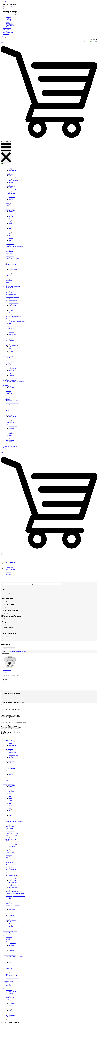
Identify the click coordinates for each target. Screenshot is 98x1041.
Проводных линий (13, 334)
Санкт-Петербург (10, 25)
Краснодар (8, 17)
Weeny (10, 221)
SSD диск (11, 351)
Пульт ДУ (8, 282)
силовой (10, 430)
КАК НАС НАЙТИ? (8, 450)
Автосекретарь (9, 248)
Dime (10, 228)
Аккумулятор (9, 393)
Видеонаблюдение (7, 165)
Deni (10, 240)
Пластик (7, 624)
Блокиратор (8, 301)
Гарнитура (8, 391)
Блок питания (9, 415)
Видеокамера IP (9, 174)
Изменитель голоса (13, 336)
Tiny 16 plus (11, 216)
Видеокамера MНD (10, 166)
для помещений (12, 170)
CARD (10, 223)
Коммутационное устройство (12, 407)
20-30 (6, 619)
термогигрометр (12, 368)
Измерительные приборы (9, 360)
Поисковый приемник (11, 292)
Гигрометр (8, 364)
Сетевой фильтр (9, 323)
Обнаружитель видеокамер (12, 289)
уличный (11, 418)
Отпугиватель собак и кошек (12, 403)
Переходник (8, 203)
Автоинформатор (10, 251)
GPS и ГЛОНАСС (13, 307)
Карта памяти (9, 441)
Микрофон (8, 195)
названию (18, 651)
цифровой (11, 373)
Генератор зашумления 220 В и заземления (15, 321)
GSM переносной (13, 305)
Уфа (7, 26)
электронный (12, 271)
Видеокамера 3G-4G (10, 186)
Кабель (7, 424)
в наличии (23, 651)
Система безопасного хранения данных (15, 318)
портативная (11, 387)
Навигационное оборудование (10, 356)
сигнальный (11, 433)
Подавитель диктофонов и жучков (14, 316)
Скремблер (11, 332)
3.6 (6, 601)
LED (10, 233)
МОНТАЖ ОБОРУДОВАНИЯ (10, 446)
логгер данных (12, 370)
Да (11, 6)
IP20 (6, 630)
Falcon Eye (7, 593)
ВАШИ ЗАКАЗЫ (7, 448)
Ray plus (10, 230)
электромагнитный (13, 269)
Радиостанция (9, 386)
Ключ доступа (9, 275)
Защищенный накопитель (12, 345)
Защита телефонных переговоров (13, 330)
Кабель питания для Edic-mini (12, 260)
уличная (10, 168)
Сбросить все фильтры (6, 638)
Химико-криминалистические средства (15, 381)
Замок (7, 265)
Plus (9, 235)
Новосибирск (9, 23)
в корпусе (11, 199)
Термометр (8, 367)
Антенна (8, 395)
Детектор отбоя (9, 253)
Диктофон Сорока (10, 244)
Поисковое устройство (11, 294)
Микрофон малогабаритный (12, 258)
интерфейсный (12, 428)
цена (11, 651)
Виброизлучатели (10, 340)
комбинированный (13, 426)
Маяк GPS (8, 357)
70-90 (6, 613)
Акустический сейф (10, 328)
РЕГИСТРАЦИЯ (94, 41)
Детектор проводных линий (12, 297)
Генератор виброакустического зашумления (16, 342)
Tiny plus (10, 213)
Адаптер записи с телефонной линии (14, 246)
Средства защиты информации (10, 300)
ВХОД (87, 41)
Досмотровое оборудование (9, 380)
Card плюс (11, 238)
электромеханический (14, 266)
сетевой (10, 435)
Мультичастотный (13, 310)
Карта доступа (9, 280)
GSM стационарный (13, 303)
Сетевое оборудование (8, 406)
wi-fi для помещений (13, 180)
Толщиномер (9, 362)
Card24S (10, 226)
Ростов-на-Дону (9, 24)
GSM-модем (8, 410)
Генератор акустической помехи (13, 326)
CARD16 (11, 211)
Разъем (7, 205)
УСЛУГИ (5, 447)
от (2, 584)
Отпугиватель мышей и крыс (12, 400)
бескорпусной (12, 197)
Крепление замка (10, 277)
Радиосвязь (5, 385)
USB (10, 346)
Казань (7, 22)
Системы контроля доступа (9, 264)
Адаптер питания (10, 422)
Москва (7, 18)
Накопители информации (9, 440)
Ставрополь (8, 16)
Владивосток (9, 19)
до (32, 584)
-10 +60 (7, 636)
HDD (10, 348)
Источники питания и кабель (10, 413)
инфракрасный (12, 375)
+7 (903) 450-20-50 (7, 1025)
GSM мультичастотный (14, 312)
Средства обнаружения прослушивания (12, 286)
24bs (10, 218)
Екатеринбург (9, 20)
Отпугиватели (6, 399)
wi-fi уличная (11, 182)
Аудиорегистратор (10, 256)
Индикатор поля (9, 287)
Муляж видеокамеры (10, 193)
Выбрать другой (7, 6)
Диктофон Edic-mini (10, 210)
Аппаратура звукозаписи (8, 209)
